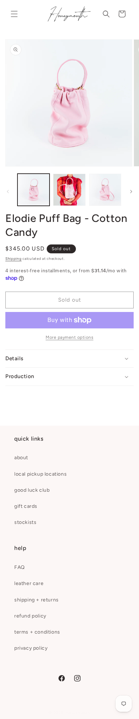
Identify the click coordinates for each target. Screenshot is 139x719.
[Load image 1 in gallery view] (33, 190)
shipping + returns (36, 600)
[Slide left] (8, 191)
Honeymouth (78, 712)
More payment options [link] (69, 337)
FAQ (19, 567)
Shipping (13, 258)
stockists (25, 522)
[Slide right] (131, 191)
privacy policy (30, 648)
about (21, 458)
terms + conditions (37, 632)
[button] (14, 14)
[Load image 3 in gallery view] (105, 190)
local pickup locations (40, 474)
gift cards (25, 506)
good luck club (32, 490)
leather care (28, 583)
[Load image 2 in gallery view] (69, 190)
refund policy (30, 616)
